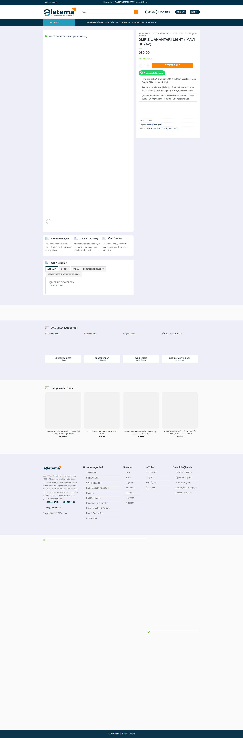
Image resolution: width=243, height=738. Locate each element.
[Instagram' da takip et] (198, 2)
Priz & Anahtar (161, 34)
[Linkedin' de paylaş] (152, 134)
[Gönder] (136, 12)
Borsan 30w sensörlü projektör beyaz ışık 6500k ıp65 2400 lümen (140, 432)
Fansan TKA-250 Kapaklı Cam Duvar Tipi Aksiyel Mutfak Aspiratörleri (63, 432)
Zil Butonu (178, 34)
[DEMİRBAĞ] (145, 112)
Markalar (139, 23)
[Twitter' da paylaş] (143, 134)
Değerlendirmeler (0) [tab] (93, 269)
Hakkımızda (151, 23)
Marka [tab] (76, 269)
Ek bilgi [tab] (64, 269)
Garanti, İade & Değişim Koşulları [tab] (64, 274)
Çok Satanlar (126, 23)
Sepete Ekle (172, 65)
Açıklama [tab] (51, 269)
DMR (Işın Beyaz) (154, 125)
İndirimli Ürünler (95, 23)
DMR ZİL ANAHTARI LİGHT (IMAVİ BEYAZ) (162, 129)
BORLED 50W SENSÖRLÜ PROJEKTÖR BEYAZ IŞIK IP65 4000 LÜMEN (180, 432)
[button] (180, 12)
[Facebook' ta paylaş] (140, 134)
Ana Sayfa (144, 34)
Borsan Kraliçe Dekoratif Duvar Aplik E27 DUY (102, 432)
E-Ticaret (124, 734)
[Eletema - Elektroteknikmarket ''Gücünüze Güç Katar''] (60, 12)
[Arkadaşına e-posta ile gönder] (146, 134)
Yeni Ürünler (111, 23)
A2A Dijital (113, 734)
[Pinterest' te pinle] (149, 134)
